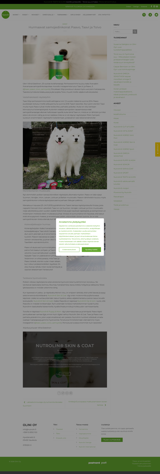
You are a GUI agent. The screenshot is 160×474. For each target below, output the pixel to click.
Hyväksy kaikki (91, 250)
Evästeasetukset (69, 250)
